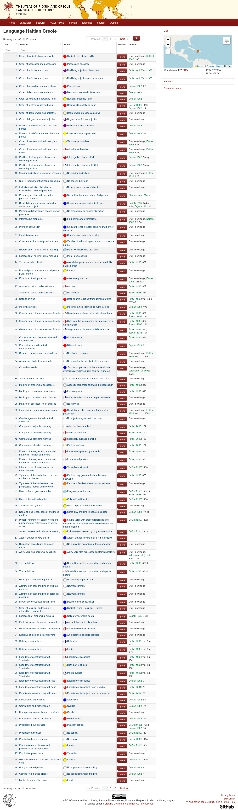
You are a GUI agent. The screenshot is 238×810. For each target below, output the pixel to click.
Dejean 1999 (135, 345)
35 (16, 367)
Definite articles (27, 298)
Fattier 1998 (135, 262)
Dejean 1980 (135, 306)
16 (16, 195)
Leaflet (200, 66)
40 (16, 418)
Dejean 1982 (135, 86)
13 (16, 173)
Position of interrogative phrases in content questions (37, 158)
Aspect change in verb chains (34, 537)
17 (16, 203)
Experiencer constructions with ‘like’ (37, 680)
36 (16, 378)
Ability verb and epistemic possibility (37, 551)
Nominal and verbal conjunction (35, 718)
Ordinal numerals (28, 367)
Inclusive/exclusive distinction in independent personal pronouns (35, 188)
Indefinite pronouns (29, 235)
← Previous (94, 38)
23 (16, 249)
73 (16, 724)
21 (16, 235)
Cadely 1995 (135, 203)
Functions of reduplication (32, 278)
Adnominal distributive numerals (35, 361)
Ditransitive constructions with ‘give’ (37, 601)
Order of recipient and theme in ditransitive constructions (35, 609)
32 (16, 345)
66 (16, 656)
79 (16, 767)
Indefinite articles (28, 306)
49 (16, 505)
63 (16, 622)
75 (16, 739)
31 (16, 337)
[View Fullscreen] (167, 51)
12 (16, 157)
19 (16, 218)
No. (7, 44)
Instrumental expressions (32, 699)
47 (16, 491)
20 (16, 226)
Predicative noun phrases (32, 724)
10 (16, 133)
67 (16, 680)
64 (16, 634)
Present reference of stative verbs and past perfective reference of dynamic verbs (38, 523)
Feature (24, 44)
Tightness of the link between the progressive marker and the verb (36, 485)
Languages (25, 22)
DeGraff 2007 (135, 104)
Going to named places (31, 767)
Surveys (73, 22)
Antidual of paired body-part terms (36, 286)
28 (16, 298)
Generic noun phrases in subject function (40, 313)
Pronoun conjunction (29, 226)
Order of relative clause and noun (36, 104)
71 (16, 712)
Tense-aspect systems (30, 505)
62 (16, 615)
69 (16, 699)
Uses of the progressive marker (35, 491)
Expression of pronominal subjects (36, 615)
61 (16, 607)
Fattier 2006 (135, 426)
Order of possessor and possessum (37, 63)
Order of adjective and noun (33, 70)
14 (16, 180)
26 (16, 278)
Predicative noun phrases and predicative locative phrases (34, 747)
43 (16, 451)
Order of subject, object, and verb (36, 56)
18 (16, 210)
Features (40, 22)
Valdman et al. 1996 (139, 370)
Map (166, 30)
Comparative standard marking (35, 438)
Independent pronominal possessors (38, 410)
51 (16, 519)
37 (16, 384)
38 (16, 397)
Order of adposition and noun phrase (38, 86)
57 (16, 579)
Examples (87, 22)
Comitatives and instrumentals (34, 705)
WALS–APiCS (57, 22)
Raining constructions (30, 641)
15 (16, 187)
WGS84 (184, 70)
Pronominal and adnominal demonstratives (33, 347)
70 (16, 705)
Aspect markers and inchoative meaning (39, 531)
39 (16, 410)
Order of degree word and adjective (37, 112)
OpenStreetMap (214, 66)
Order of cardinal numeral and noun (37, 98)
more (122, 56)
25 (16, 270)
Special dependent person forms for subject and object (37, 204)
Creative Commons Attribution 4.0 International (129, 803)
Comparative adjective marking (35, 426)
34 (16, 361)
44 (16, 467)
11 (16, 141)
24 (16, 262)
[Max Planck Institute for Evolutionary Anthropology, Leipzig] (9, 799)
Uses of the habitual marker (33, 499)
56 (16, 563)
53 (16, 537)
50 (16, 511)
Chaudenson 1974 (138, 195)
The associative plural (30, 262)
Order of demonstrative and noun (36, 92)
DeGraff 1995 (135, 724)
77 (16, 753)
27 (16, 286)
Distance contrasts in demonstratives (38, 353)
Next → (124, 38)
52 (16, 531)
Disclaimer (229, 798)
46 (16, 483)
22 (16, 241)
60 (16, 601)
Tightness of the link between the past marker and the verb (38, 476)
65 (16, 641)
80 (16, 773)
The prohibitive (26, 563)
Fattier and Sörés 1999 (140, 70)
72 (16, 718)
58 (16, 585)
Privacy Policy (228, 795)
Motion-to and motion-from (33, 780)
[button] (197, 51)
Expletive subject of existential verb (37, 634)
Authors (114, 22)
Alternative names (173, 88)
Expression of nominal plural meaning (38, 249)
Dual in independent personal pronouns (39, 180)
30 (16, 313)
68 (16, 686)
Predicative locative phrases (33, 739)
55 (16, 551)
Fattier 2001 (135, 686)
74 (16, 732)
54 (16, 543)
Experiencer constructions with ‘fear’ (37, 686)
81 (16, 780)
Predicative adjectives (30, 732)
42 (16, 438)
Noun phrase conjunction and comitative (39, 712)
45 (16, 475)
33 (16, 353)
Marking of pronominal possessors (37, 384)
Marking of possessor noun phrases (37, 397)
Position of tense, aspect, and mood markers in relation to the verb (37, 453)
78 (16, 759)
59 (16, 593)
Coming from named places (33, 773)
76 (16, 745)
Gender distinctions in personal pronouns (40, 173)
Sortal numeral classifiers (32, 378)
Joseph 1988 (135, 316)
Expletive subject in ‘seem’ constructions (39, 622)
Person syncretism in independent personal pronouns (36, 196)
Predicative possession (31, 753)
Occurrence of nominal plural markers (38, 241)
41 (16, 426)
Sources (101, 22)
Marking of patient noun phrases (35, 579)
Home (12, 22)
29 (16, 306)
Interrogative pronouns (31, 218)
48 (16, 499)
